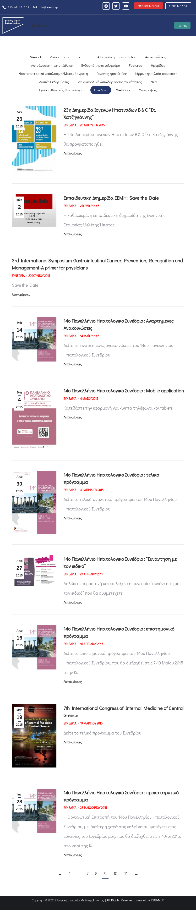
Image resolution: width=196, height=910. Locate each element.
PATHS (182, 25)
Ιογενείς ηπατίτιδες (112, 73)
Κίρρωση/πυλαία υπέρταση (156, 73)
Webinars (123, 90)
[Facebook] (106, 6)
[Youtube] (125, 6)
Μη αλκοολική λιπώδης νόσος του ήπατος (109, 81)
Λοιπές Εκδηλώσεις (54, 81)
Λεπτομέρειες (73, 153)
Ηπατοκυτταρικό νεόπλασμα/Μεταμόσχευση (53, 73)
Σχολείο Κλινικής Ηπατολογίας (62, 90)
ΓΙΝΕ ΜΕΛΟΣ (178, 6)
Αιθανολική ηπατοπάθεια (116, 57)
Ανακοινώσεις (155, 57)
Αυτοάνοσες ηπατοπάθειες (52, 65)
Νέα (154, 81)
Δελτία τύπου (60, 57)
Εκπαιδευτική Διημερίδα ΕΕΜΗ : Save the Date (111, 198)
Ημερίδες (158, 65)
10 (115, 873)
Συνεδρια (70, 125)
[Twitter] (116, 6)
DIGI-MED (157, 900)
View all (36, 57)
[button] (40, 25)
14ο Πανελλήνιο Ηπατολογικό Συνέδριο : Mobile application (124, 390)
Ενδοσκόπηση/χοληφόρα (100, 65)
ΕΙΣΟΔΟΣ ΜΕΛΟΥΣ (148, 6)
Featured (135, 65)
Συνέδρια (101, 90)
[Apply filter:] (88, 56)
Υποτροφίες (148, 90)
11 (125, 873)
